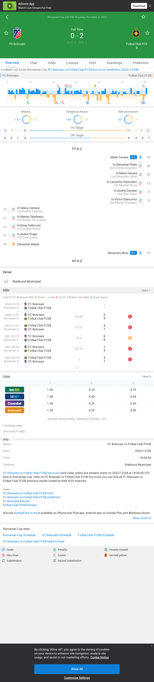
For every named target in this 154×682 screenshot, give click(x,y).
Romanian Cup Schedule (19, 535)
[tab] (12, 62)
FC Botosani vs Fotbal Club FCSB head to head (33, 541)
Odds (6, 376)
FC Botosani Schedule (56, 535)
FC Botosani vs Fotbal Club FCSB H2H (28, 493)
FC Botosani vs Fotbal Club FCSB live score (31, 473)
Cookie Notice (99, 657)
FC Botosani (10, 75)
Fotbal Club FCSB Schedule (96, 535)
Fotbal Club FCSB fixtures (20, 505)
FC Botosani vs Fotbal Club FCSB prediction (32, 497)
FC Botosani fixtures (16, 501)
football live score (25, 513)
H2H (6, 290)
